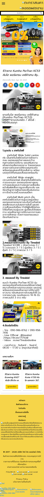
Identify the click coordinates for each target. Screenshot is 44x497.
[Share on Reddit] (38, 85)
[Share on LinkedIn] (16, 85)
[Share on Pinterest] (32, 85)
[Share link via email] (10, 85)
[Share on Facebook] (5, 85)
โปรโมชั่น (22, 408)
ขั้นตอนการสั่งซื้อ (22, 412)
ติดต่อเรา (22, 420)
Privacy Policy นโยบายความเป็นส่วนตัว (22, 480)
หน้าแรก (22, 400)
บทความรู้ (22, 416)
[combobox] (20, 13)
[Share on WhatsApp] (21, 85)
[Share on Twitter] (27, 85)
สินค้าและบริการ (22, 404)
